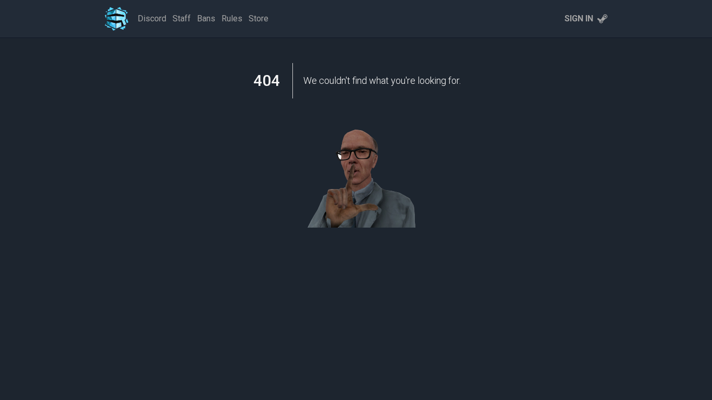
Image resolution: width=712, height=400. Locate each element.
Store (258, 18)
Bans (206, 18)
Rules (232, 18)
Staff (182, 18)
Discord (152, 18)
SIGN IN (578, 18)
